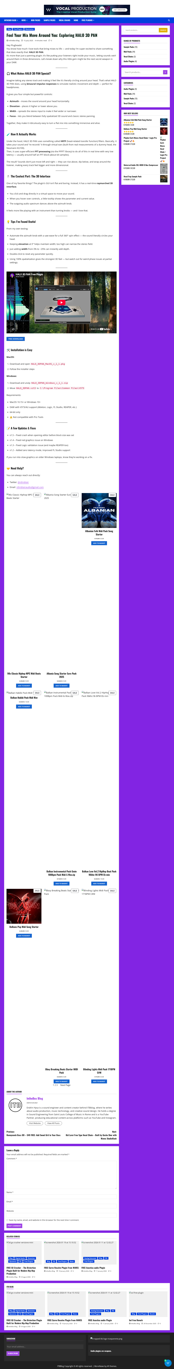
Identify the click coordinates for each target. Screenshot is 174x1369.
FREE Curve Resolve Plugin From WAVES (61, 1267)
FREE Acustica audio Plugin (93, 1267)
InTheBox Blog (10, 20)
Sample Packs (49, 20)
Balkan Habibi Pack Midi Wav (24, 697)
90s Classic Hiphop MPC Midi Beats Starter (24, 675)
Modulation (29, 29)
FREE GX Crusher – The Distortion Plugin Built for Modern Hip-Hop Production (21, 1270)
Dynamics (12, 1261)
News (24, 20)
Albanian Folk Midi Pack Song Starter (99, 532)
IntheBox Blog (14, 40)
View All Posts (53, 1123)
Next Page (65, 1085)
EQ (20, 1261)
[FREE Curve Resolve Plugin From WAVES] (61, 1253)
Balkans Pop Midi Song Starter (24, 926)
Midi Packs (35, 20)
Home (76, 20)
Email (10, 1201)
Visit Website (35, 1123)
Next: (91, 1135)
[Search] (165, 72)
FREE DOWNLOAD (15, 339)
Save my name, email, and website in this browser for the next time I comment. (44, 1220)
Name (10, 1192)
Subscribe (13, 1353)
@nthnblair (23, 482)
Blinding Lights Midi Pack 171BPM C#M (99, 1071)
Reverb (152, 1314)
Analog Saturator (90, 1258)
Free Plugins (87, 20)
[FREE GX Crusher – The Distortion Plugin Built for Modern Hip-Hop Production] (24, 1253)
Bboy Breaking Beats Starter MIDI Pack (61, 1071)
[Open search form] (169, 20)
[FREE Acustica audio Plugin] (99, 1253)
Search (163, 30)
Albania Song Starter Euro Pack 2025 (61, 675)
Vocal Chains (64, 20)
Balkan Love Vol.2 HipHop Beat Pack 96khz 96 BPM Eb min (99, 873)
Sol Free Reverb (136, 1320)
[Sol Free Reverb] (148, 1304)
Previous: (33, 1133)
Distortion (31, 1258)
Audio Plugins (129, 61)
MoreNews (99, 1366)
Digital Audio (20, 1258)
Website (10, 1211)
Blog (9, 29)
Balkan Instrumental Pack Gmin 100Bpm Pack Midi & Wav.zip (62, 873)
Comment (12, 1158)
